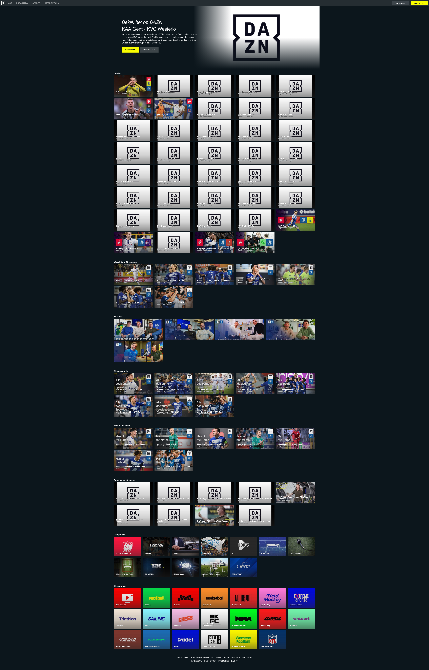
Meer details (52, 3)
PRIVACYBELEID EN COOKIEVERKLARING (234, 657)
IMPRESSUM (196, 661)
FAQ (186, 657)
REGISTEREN (419, 3)
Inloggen (400, 3)
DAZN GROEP (210, 661)
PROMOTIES (223, 661)
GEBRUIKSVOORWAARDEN (201, 657)
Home (9, 3)
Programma (22, 3)
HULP (179, 657)
